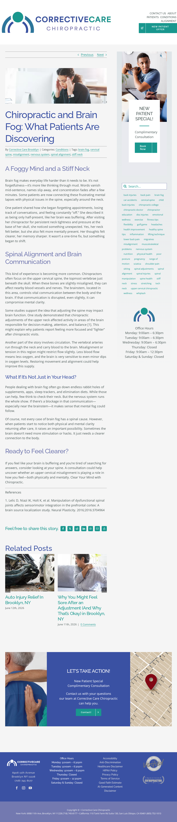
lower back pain (132, 239)
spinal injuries (143, 273)
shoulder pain (152, 263)
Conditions (62, 149)
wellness (128, 293)
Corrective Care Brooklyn (24, 149)
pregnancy (139, 258)
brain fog (83, 149)
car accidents (130, 199)
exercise (139, 219)
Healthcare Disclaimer (110, 766)
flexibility (128, 224)
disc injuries (142, 214)
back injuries (130, 194)
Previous (87, 54)
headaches (156, 224)
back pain (145, 194)
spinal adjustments (144, 268)
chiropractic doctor (133, 209)
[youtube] (30, 787)
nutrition (128, 253)
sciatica (137, 263)
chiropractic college (149, 204)
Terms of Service (110, 778)
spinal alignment (61, 154)
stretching (146, 283)
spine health (146, 278)
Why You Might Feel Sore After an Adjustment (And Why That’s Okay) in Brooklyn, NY (81, 608)
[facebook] (16, 787)
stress (134, 283)
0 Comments (88, 624)
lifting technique (156, 234)
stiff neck (77, 154)
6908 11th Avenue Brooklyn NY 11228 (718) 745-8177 (23, 776)
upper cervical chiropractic (144, 288)
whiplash (141, 293)
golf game (142, 224)
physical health (144, 253)
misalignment (21, 154)
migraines (149, 239)
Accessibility (110, 758)
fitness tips (152, 219)
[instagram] (23, 787)
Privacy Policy (110, 774)
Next (100, 54)
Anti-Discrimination (110, 762)
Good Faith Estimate (110, 782)
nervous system (40, 154)
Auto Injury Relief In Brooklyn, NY (24, 599)
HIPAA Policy (110, 770)
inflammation (137, 234)
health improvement (134, 229)
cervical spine (148, 199)
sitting (127, 268)
